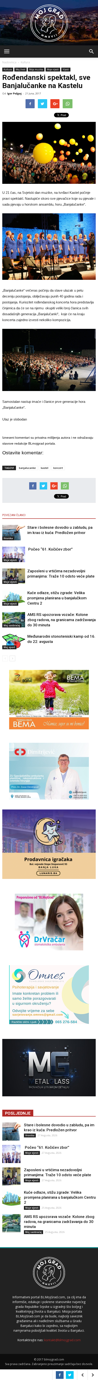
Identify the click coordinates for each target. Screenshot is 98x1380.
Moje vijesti (53, 69)
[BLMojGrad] (49, 21)
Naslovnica (9, 62)
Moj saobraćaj (12, 625)
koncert (58, 468)
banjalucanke (27, 468)
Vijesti (66, 69)
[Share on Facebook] (60, 1375)
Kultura (25, 62)
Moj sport (9, 647)
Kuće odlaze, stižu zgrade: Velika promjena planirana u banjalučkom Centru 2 (57, 597)
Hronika (8, 538)
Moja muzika (36, 69)
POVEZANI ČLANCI (14, 515)
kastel (44, 468)
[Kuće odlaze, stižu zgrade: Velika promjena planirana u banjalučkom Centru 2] (13, 598)
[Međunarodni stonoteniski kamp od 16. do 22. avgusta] (13, 641)
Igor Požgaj (14, 93)
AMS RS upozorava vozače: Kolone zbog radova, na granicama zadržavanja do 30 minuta (61, 619)
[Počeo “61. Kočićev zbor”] (13, 554)
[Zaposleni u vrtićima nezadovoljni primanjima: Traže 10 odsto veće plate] (13, 576)
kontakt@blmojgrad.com (62, 1340)
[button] (91, 51)
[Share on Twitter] (70, 1375)
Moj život (20, 69)
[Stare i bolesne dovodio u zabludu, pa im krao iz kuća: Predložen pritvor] (13, 533)
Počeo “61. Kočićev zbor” (50, 549)
